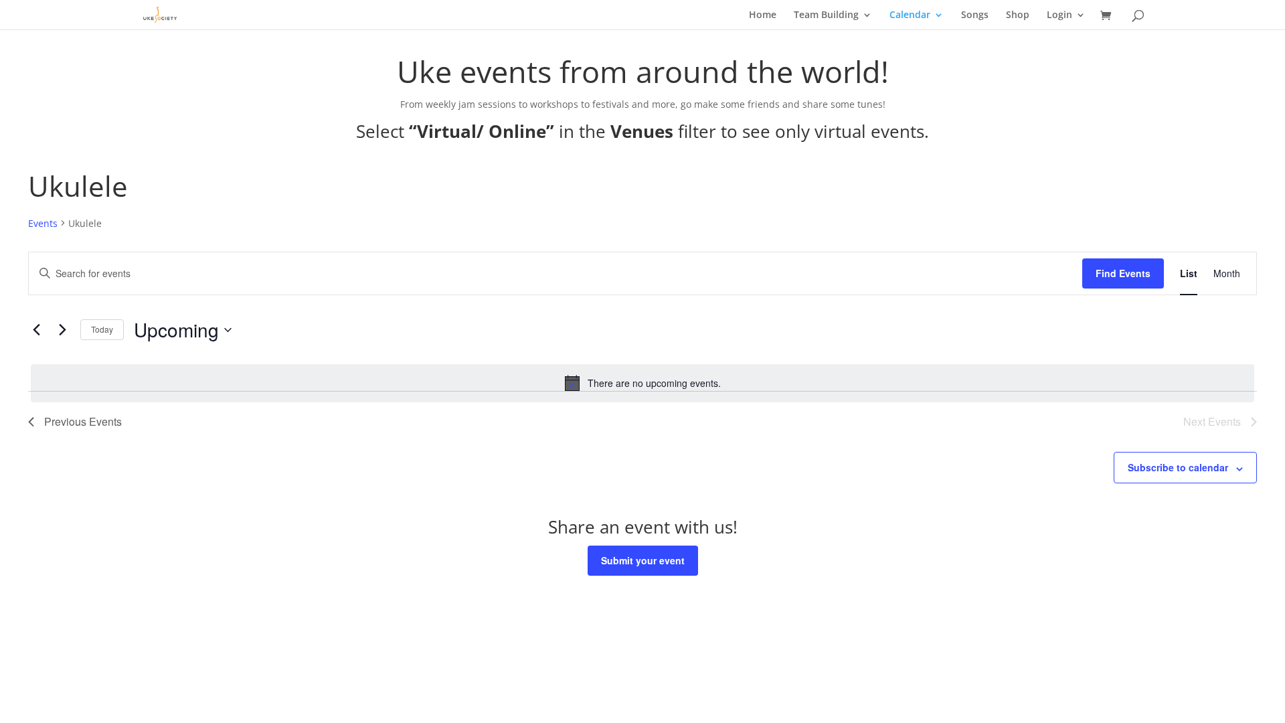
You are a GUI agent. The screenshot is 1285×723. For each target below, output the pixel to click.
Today (102, 329)
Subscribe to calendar (1178, 467)
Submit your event (643, 560)
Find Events (1123, 273)
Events (43, 223)
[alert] (642, 383)
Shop (1017, 15)
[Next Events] (62, 330)
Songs (975, 15)
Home (762, 15)
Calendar (909, 15)
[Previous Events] (36, 330)
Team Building (826, 15)
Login (1059, 15)
